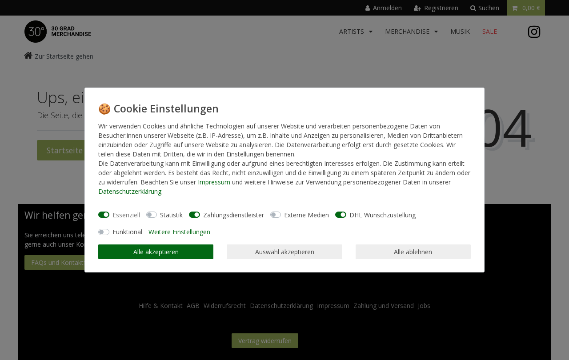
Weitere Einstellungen (179, 232)
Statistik (171, 215)
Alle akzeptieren (156, 252)
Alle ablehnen (413, 252)
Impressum (214, 182)
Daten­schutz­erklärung (129, 191)
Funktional (127, 232)
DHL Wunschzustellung (382, 215)
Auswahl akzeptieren (284, 252)
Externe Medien (306, 215)
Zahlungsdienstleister (233, 215)
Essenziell (126, 215)
